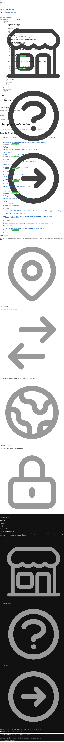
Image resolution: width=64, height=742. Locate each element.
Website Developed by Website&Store (8, 740)
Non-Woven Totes (7, 140)
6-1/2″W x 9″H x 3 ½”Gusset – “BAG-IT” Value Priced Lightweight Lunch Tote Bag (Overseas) (27, 216)
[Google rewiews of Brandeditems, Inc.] (12, 732)
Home (1, 119)
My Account (6, 99)
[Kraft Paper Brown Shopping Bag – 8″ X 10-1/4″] (33, 149)
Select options (21, 43)
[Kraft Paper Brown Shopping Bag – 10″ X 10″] (33, 174)
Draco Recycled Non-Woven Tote (11, 191)
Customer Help (7, 84)
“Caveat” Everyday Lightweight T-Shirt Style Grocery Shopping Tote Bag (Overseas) (25, 142)
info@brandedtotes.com (6, 526)
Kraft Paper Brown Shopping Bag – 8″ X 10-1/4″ (15, 154)
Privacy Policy (28, 734)
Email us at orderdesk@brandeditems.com (10, 110)
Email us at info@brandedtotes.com (8, 9)
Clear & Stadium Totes (15, 39)
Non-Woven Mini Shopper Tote (11, 204)
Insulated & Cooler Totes (15, 64)
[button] (2, 118)
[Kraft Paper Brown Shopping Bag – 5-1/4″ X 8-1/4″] (33, 162)
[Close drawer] (0, 4)
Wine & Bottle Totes (27, 64)
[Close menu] (0, 1)
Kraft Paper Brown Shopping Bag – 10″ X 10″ (15, 179)
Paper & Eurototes (7, 152)
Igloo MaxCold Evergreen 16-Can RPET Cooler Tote (23, 66)
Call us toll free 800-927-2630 (7, 7)
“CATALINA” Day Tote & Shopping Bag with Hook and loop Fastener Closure (23, 228)
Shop (4, 22)
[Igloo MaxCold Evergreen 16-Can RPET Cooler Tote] (36, 61)
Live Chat (2, 115)
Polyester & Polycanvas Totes (28, 39)
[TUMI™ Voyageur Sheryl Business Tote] (36, 49)
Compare (13, 46)
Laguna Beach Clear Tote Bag (17, 42)
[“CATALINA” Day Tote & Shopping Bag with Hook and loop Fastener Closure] (33, 223)
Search (19, 19)
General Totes (12, 51)
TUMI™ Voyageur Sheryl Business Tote (19, 54)
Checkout (5, 147)
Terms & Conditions (19, 734)
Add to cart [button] (23, 56)
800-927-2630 (3, 528)
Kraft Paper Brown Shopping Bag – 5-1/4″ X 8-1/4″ (16, 167)
